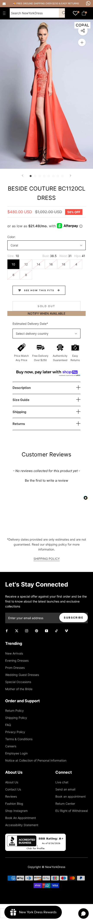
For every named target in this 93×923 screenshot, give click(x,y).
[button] (46, 480)
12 (26, 264)
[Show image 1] (31, 176)
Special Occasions (18, 682)
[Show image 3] (40, 176)
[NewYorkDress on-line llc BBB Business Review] (35, 836)
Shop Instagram (16, 811)
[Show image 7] (58, 176)
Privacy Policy (15, 732)
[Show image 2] (35, 176)
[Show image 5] (49, 176)
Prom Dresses (15, 667)
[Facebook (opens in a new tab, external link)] (6, 630)
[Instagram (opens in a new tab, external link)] (26, 630)
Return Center (65, 803)
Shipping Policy (16, 717)
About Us (11, 782)
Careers (10, 746)
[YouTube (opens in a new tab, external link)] (46, 630)
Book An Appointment (20, 818)
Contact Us (13, 789)
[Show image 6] (53, 176)
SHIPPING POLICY (47, 558)
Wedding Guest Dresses (22, 675)
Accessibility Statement (21, 825)
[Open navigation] (5, 13)
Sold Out (46, 306)
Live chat (61, 782)
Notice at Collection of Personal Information (35, 760)
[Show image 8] (62, 176)
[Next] (70, 176)
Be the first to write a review (46, 480)
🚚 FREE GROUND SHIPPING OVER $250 (36, 3)
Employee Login (16, 753)
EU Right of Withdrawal (71, 811)
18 (63, 264)
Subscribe (73, 617)
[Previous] (22, 176)
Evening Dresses (17, 660)
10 (13, 264)
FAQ (8, 725)
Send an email (65, 789)
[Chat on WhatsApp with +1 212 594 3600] (88, 3)
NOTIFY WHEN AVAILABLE (46, 313)
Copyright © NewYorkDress (46, 867)
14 (38, 264)
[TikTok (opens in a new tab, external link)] (56, 630)
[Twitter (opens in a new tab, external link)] (16, 630)
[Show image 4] (44, 176)
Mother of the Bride (18, 689)
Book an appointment (70, 796)
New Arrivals (14, 653)
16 (51, 264)
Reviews (11, 796)
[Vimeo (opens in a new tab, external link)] (66, 630)
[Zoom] (82, 42)
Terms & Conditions (18, 739)
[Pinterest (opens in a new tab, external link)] (36, 630)
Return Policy (14, 710)
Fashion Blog (14, 803)
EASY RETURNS (70, 3)
